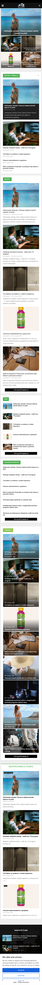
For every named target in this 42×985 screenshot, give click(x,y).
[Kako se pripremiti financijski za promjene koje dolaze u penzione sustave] (21, 358)
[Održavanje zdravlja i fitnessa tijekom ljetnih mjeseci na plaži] (21, 91)
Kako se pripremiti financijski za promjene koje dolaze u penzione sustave (31, 64)
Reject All (21, 981)
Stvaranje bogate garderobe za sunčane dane (17, 500)
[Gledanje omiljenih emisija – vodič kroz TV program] (21, 134)
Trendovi (8, 530)
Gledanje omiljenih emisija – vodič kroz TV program (11, 49)
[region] (21, 969)
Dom (6, 399)
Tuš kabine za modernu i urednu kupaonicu (31, 49)
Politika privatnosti (23, 982)
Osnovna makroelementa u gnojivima (10, 65)
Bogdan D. (8, 214)
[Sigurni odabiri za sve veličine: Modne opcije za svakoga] (21, 741)
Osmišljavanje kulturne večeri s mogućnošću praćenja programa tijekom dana (20, 701)
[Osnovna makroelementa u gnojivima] (21, 319)
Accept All (21, 970)
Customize (21, 975)
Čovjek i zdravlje (11, 75)
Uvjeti (15, 982)
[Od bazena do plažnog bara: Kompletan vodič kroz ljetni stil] (21, 716)
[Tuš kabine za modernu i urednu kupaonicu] (21, 279)
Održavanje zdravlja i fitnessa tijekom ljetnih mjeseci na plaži (21, 32)
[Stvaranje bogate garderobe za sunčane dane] (21, 668)
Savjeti (7, 179)
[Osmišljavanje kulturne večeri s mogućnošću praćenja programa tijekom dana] (21, 692)
